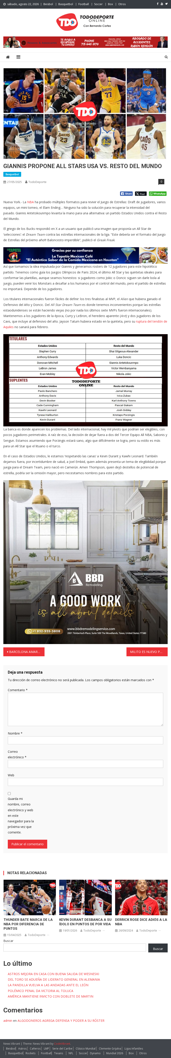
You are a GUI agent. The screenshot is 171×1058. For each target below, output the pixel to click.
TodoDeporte (37, 182)
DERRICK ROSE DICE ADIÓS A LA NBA (141, 922)
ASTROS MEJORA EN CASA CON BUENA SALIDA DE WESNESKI (53, 974)
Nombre (15, 733)
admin (7, 1020)
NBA (30, 202)
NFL (71, 1053)
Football (83, 4)
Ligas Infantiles (133, 1048)
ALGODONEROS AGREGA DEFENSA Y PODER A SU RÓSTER (61, 1020)
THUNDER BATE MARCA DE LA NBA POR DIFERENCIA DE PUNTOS (28, 924)
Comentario (18, 690)
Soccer (98, 4)
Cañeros (35, 1048)
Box (110, 4)
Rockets (30, 1053)
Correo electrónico (17, 754)
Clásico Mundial (86, 1048)
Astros (22, 1048)
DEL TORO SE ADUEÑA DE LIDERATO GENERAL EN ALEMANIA (54, 979)
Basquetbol (65, 4)
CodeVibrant (62, 1044)
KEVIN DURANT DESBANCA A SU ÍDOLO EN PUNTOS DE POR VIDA (85, 922)
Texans (58, 1053)
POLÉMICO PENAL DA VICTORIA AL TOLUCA (40, 991)
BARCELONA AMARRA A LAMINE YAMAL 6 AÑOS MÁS (26, 652)
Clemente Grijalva (110, 1048)
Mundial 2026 (114, 1053)
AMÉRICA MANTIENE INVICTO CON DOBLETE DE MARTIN (50, 996)
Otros (122, 4)
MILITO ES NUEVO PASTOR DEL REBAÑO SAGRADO (148, 652)
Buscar (8, 941)
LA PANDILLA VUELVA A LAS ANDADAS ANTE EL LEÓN (48, 985)
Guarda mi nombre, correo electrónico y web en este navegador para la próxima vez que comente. (21, 815)
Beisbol (48, 4)
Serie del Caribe (62, 1048)
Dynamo (95, 1053)
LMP (46, 1048)
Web (11, 775)
